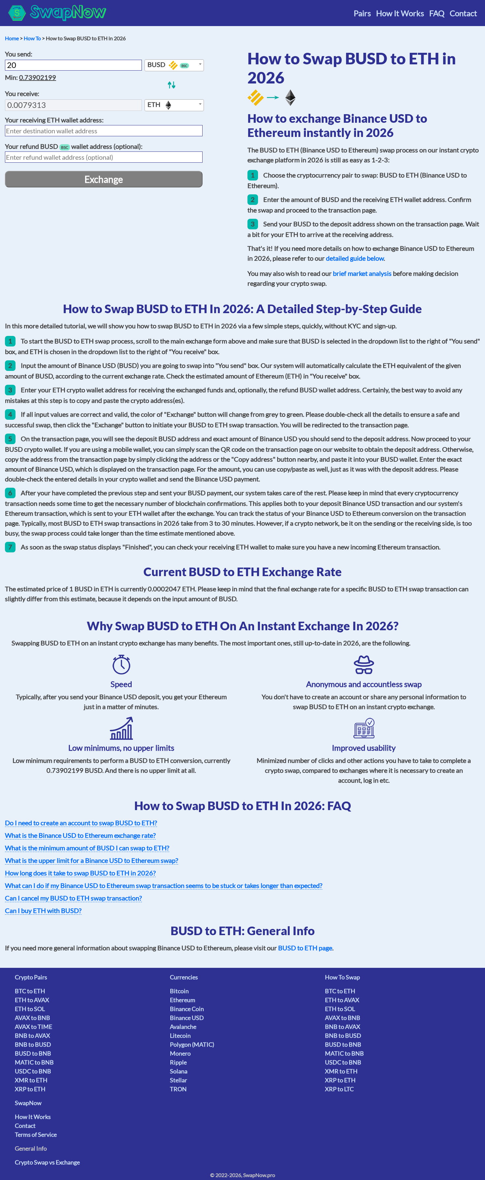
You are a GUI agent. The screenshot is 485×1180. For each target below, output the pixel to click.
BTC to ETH (30, 991)
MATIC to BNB (34, 1062)
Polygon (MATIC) (192, 1044)
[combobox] (174, 65)
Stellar (178, 1080)
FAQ (436, 13)
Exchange (103, 179)
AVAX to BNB (32, 1017)
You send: (18, 54)
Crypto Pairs (31, 977)
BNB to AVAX (32, 1035)
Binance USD (187, 1017)
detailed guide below (355, 258)
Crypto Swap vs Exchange (47, 1162)
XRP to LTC (339, 1089)
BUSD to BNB (33, 1053)
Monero (180, 1053)
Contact (463, 13)
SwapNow (28, 1102)
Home (12, 38)
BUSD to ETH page (305, 948)
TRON (178, 1089)
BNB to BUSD (33, 1044)
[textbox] (174, 66)
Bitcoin (179, 991)
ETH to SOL (30, 1008)
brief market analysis (362, 273)
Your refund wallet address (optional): (74, 146)
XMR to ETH (31, 1080)
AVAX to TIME (33, 1026)
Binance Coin (187, 1008)
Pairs (362, 13)
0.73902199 (37, 77)
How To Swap (342, 977)
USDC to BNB (33, 1071)
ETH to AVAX (32, 999)
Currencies (184, 977)
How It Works (400, 13)
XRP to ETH (30, 1089)
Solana (178, 1071)
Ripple (178, 1062)
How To (32, 38)
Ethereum (182, 999)
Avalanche (183, 1026)
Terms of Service (36, 1134)
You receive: (22, 93)
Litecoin (180, 1035)
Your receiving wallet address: (54, 120)
